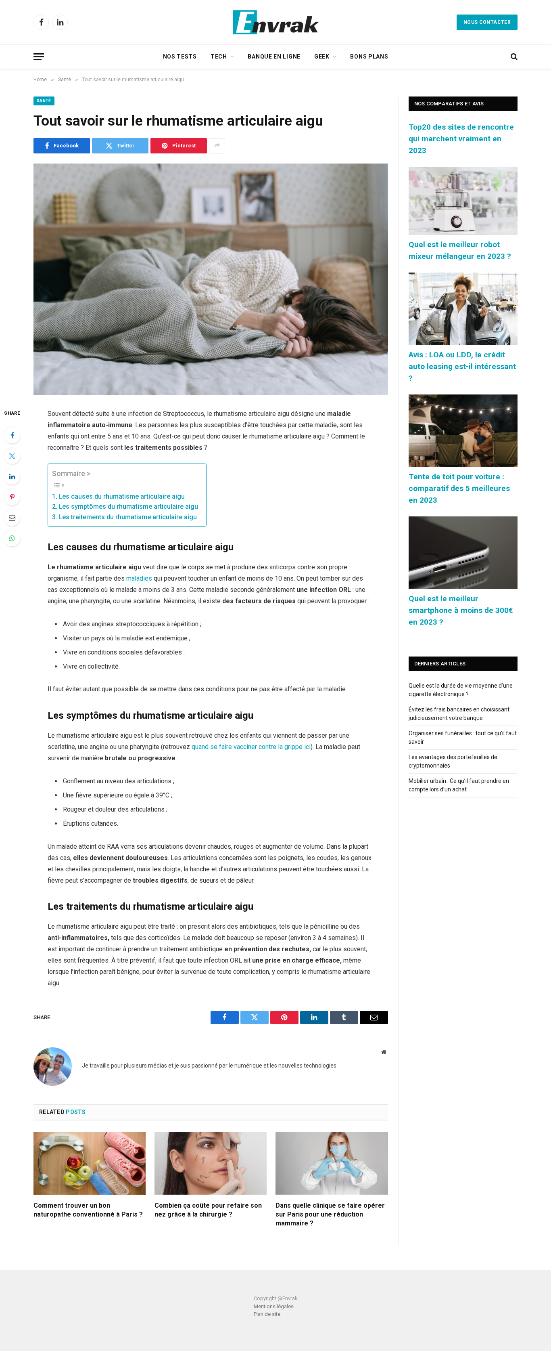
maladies (139, 578)
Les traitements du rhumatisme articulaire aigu (127, 517)
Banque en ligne (274, 56)
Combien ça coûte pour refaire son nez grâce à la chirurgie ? (208, 1210)
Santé (44, 101)
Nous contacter (487, 22)
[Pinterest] (12, 497)
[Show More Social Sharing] (217, 145)
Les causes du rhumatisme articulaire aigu (121, 496)
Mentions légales (274, 1306)
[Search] (513, 57)
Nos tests (180, 56)
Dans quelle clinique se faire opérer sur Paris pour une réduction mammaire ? (330, 1214)
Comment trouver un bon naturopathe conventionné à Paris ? (88, 1210)
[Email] (12, 518)
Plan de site (267, 1314)
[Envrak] (275, 22)
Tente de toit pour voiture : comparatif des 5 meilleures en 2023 (459, 488)
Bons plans (369, 56)
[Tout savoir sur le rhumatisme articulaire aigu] (210, 279)
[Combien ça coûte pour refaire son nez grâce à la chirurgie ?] (210, 1163)
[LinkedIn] (12, 476)
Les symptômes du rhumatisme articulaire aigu (128, 506)
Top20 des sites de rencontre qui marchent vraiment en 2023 (461, 138)
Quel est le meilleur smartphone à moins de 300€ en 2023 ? (461, 610)
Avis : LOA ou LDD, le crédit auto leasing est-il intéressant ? (462, 366)
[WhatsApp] (12, 538)
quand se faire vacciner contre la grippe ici (251, 747)
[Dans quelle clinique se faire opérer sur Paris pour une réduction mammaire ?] (332, 1163)
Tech (219, 56)
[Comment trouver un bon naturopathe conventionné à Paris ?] (89, 1163)
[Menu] (38, 57)
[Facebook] (12, 435)
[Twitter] (12, 456)
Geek (322, 56)
